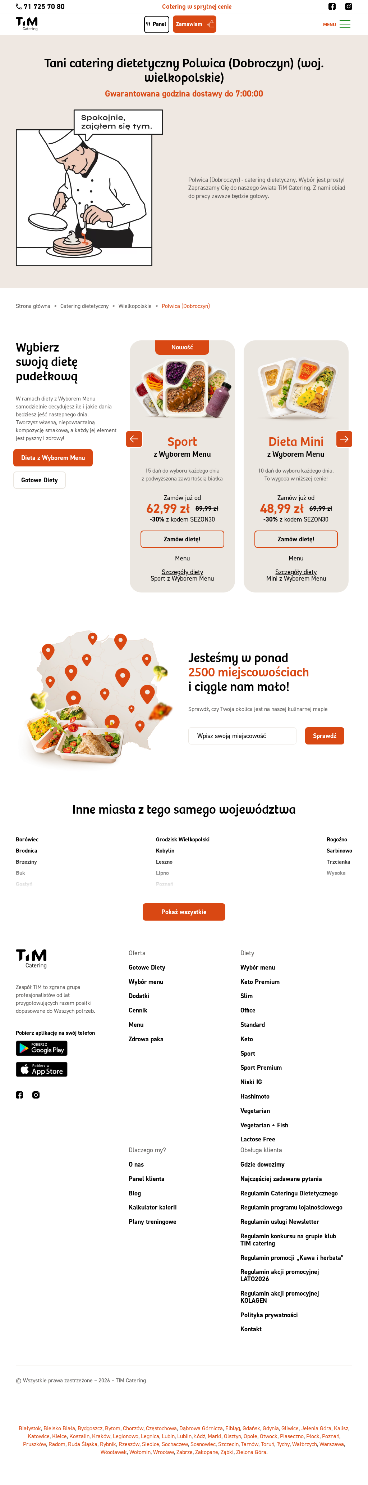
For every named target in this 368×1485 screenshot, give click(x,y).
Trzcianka (338, 861)
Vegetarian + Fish (264, 1125)
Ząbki (227, 1452)
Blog (135, 1193)
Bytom (112, 1428)
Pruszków (34, 1444)
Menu (182, 558)
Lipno (162, 873)
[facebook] (332, 6)
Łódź (199, 1436)
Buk (20, 873)
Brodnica (26, 850)
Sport (247, 1053)
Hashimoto (255, 1096)
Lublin (184, 1436)
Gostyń (24, 884)
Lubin (168, 1436)
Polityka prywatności (269, 1315)
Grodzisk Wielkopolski (183, 839)
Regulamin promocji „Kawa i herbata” (292, 1257)
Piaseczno (292, 1436)
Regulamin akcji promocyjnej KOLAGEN (279, 1297)
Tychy (283, 1444)
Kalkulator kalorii (153, 1207)
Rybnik (108, 1444)
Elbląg (232, 1428)
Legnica (150, 1436)
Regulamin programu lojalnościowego (291, 1207)
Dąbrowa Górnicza (201, 1428)
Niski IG (251, 1082)
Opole (250, 1436)
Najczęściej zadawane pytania (281, 1179)
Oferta (137, 953)
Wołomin (140, 1452)
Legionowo (125, 1436)
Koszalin (79, 1436)
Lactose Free (257, 1139)
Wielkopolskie (136, 305)
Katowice (39, 1436)
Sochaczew (175, 1444)
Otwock (268, 1436)
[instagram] (348, 6)
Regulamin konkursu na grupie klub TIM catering (288, 1239)
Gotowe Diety (147, 967)
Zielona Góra (251, 1452)
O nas (136, 1164)
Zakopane (206, 1452)
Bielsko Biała (59, 1428)
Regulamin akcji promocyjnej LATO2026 (279, 1275)
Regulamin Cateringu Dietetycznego (289, 1193)
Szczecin (228, 1444)
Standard (252, 1024)
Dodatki (139, 996)
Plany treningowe (152, 1222)
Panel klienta (147, 1179)
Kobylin (165, 850)
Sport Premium (261, 1068)
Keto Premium (260, 982)
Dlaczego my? (147, 1150)
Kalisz (341, 1428)
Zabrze (184, 1452)
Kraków (101, 1436)
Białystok (30, 1428)
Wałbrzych (304, 1444)
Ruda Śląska (82, 1444)
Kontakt (251, 1329)
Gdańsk (251, 1428)
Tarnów (249, 1444)
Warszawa (331, 1444)
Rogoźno (337, 839)
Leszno (164, 861)
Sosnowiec (203, 1444)
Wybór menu (146, 982)
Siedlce (150, 1444)
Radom (57, 1444)
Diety (247, 953)
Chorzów (133, 1428)
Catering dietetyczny (85, 305)
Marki (214, 1436)
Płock (312, 1436)
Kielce (59, 1436)
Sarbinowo (339, 850)
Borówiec (27, 839)
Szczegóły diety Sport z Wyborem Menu (182, 575)
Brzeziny (26, 861)
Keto (246, 1039)
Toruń (267, 1444)
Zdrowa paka (146, 1039)
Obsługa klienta (261, 1150)
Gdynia (271, 1428)
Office (248, 1010)
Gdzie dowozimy (262, 1164)
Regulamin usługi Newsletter (279, 1222)
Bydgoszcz (90, 1428)
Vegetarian (255, 1110)
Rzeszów (129, 1444)
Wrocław (163, 1452)
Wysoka (336, 873)
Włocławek (114, 1452)
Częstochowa (161, 1428)
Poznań (164, 884)
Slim (246, 996)
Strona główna (34, 305)
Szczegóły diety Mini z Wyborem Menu (296, 575)
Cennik (138, 1010)
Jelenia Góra (316, 1428)
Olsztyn (232, 1436)
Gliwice (290, 1428)
